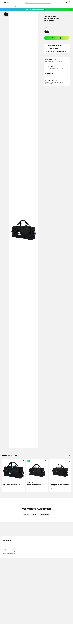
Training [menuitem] (14, 6)
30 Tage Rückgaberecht (53, 48)
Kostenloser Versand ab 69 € (55, 45)
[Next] (69, 455)
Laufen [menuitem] (19, 6)
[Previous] (65, 455)
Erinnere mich (55, 37)
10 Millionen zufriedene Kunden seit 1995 (58, 51)
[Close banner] (71, 10)
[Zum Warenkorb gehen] (69, 2)
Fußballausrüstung (44, 514)
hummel (34, 514)
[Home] (6, 2)
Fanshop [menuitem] (9, 6)
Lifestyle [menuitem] (24, 6)
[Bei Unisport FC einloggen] (66, 2)
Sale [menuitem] (35, 6)
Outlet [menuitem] (39, 6)
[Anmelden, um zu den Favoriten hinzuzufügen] (23, 461)
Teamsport (26, 514)
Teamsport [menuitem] (30, 6)
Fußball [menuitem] (3, 6)
